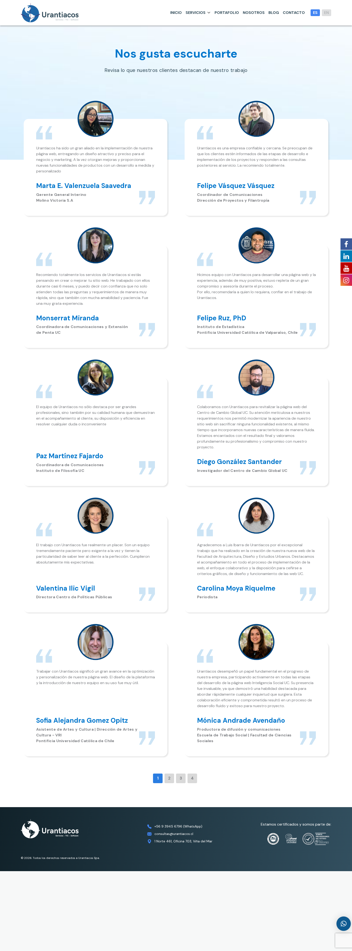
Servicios (195, 12)
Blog (273, 12)
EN (326, 12)
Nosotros (254, 12)
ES (315, 12)
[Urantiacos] (50, 12)
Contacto (294, 12)
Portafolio (227, 12)
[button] (343, 923)
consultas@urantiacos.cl (173, 834)
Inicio (176, 12)
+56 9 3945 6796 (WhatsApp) (178, 826)
